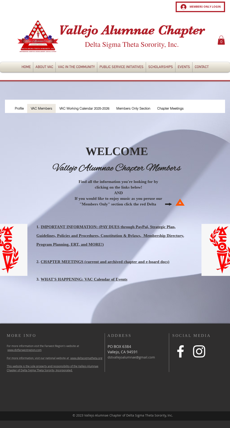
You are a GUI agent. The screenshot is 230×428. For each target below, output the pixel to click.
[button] (221, 40)
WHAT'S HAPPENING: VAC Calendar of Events (84, 279)
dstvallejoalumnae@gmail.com (131, 357)
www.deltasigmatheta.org (86, 358)
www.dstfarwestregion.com (24, 350)
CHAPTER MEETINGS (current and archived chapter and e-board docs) (105, 261)
